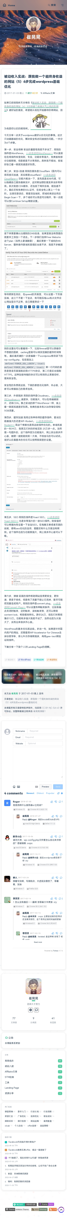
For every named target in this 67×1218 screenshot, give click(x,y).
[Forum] (36, 1010)
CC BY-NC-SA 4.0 (50, 708)
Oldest (40, 793)
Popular (50, 793)
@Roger (32, 819)
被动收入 (11, 660)
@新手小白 (33, 858)
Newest (30, 793)
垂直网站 (53, 660)
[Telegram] (30, 1010)
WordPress (26, 660)
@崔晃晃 (32, 936)
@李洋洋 (32, 916)
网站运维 (40, 660)
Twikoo (55, 951)
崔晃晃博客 (38, 711)
